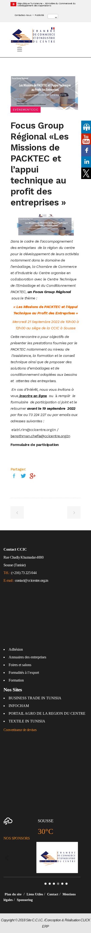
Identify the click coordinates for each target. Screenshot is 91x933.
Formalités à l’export (24, 673)
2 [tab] (49, 883)
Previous (7, 858)
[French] (57, 20)
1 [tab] (45, 883)
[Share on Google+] (32, 475)
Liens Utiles (35, 894)
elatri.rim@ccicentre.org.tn (33, 429)
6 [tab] (66, 883)
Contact (52, 894)
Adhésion (16, 649)
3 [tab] (53, 883)
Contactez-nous (22, 15)
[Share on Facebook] (14, 475)
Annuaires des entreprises (27, 657)
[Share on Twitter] (23, 475)
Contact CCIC (15, 549)
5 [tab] (62, 883)
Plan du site (13, 894)
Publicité (39, 15)
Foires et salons (20, 665)
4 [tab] (58, 883)
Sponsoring (25, 900)
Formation (16, 680)
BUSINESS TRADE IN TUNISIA (35, 698)
